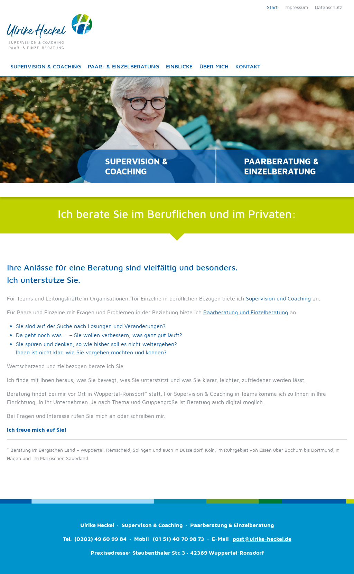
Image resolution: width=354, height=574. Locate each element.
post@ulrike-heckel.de (262, 539)
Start (272, 7)
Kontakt (247, 66)
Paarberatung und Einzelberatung (245, 312)
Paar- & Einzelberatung (123, 66)
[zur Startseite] (49, 31)
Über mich (214, 66)
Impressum (296, 7)
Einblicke (179, 66)
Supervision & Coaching (45, 66)
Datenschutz (328, 7)
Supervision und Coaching (278, 298)
